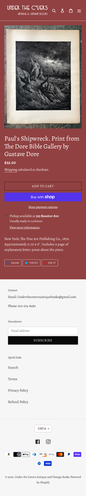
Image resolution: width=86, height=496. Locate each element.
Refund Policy (18, 401)
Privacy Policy (18, 390)
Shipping (10, 169)
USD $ (42, 428)
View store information (25, 227)
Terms (12, 379)
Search (13, 367)
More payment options (43, 207)
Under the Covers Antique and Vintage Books (42, 477)
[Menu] (79, 10)
